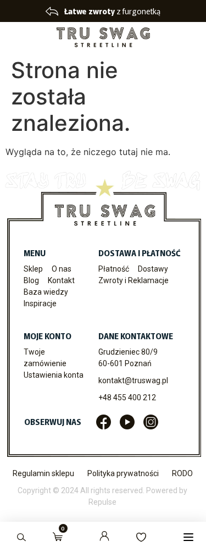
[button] (188, 537)
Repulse (102, 502)
